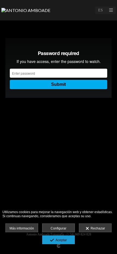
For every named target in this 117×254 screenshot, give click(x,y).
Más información (22, 228)
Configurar (58, 228)
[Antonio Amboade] (25, 10)
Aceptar (60, 240)
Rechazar (97, 228)
